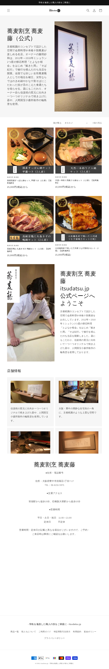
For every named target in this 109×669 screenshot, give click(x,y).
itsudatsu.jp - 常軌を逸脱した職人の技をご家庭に (57, 663)
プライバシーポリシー (54, 638)
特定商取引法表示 (62, 631)
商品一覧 (15, 631)
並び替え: (57, 123)
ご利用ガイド (45, 631)
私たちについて (28, 631)
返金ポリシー (90, 631)
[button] (8, 10)
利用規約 (77, 631)
